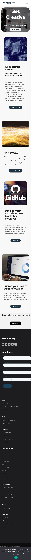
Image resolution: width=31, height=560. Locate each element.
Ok (16, 557)
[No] (29, 554)
